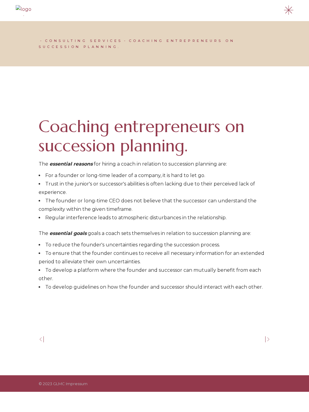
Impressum (77, 383)
